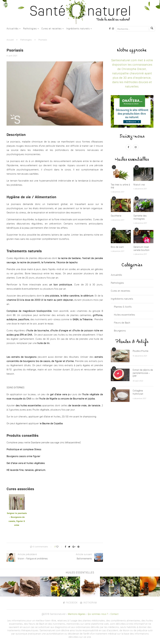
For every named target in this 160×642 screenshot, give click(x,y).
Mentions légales (76, 614)
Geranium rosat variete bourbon (141, 248)
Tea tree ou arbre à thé (120, 186)
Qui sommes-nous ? (98, 614)
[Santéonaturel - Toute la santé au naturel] (80, 12)
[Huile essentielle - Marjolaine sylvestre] (130, 587)
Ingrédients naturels (78, 29)
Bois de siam (117, 247)
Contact (114, 614)
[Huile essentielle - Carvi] (30, 587)
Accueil (10, 40)
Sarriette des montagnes (140, 217)
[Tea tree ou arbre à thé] (121, 174)
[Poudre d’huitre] (120, 356)
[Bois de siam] (121, 236)
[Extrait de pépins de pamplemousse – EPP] (120, 375)
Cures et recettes (51, 29)
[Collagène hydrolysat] (120, 395)
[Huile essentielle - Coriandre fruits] (110, 587)
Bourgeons (120, 331)
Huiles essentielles (124, 315)
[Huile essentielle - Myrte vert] (70, 587)
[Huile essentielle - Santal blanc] (10, 587)
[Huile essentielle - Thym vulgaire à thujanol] (50, 587)
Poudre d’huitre (140, 351)
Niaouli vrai (139, 185)
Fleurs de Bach (122, 323)
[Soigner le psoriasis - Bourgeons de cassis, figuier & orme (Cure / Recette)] (17, 496)
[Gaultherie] (121, 205)
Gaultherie (116, 216)
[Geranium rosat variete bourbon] (143, 236)
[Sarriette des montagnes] (143, 205)
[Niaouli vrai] (143, 174)
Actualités (12, 29)
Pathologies (30, 29)
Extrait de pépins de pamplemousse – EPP (143, 373)
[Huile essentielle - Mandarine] (150, 587)
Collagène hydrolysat (138, 392)
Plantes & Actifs (123, 307)
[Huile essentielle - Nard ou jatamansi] (90, 587)
